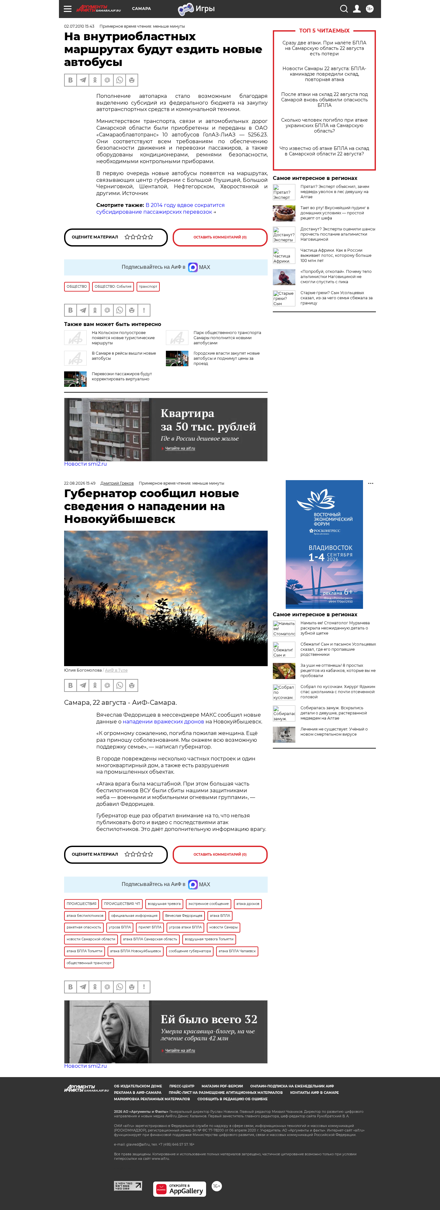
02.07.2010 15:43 (79, 26)
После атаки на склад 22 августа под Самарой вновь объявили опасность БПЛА (324, 100)
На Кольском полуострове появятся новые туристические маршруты (123, 337)
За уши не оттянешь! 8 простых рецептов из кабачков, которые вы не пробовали (338, 670)
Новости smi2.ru (85, 464)
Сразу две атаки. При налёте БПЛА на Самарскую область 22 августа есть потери (324, 48)
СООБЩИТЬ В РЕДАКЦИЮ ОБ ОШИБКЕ (232, 1099)
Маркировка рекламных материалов (152, 1099)
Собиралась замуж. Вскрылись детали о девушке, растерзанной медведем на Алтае (334, 713)
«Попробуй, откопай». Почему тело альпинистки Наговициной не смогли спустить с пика (336, 276)
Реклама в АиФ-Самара (137, 1093)
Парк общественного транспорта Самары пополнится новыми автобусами (227, 337)
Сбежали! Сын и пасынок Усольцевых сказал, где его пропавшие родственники (338, 649)
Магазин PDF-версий (222, 1086)
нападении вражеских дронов (163, 722)
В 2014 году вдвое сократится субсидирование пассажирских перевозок (160, 208)
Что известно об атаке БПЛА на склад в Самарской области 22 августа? (324, 151)
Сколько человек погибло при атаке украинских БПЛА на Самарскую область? (324, 125)
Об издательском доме (138, 1086)
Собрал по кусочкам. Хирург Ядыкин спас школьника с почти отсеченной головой (338, 691)
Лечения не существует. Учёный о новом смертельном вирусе (334, 732)
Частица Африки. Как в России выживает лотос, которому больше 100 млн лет (336, 255)
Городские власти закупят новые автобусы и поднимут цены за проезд (227, 358)
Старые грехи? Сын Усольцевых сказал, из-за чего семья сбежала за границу (337, 297)
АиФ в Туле (116, 670)
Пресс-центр (181, 1086)
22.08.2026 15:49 (79, 483)
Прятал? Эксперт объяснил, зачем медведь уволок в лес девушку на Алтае (335, 191)
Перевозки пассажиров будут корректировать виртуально (122, 376)
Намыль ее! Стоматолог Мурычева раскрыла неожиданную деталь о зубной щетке (335, 628)
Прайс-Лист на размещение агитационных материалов (226, 1093)
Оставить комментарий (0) (220, 237)
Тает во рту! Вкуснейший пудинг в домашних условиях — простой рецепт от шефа (335, 212)
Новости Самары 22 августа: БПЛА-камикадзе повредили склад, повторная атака (324, 74)
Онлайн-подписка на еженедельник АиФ (292, 1086)
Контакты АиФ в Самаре (314, 1093)
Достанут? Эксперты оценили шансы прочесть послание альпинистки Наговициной (338, 234)
